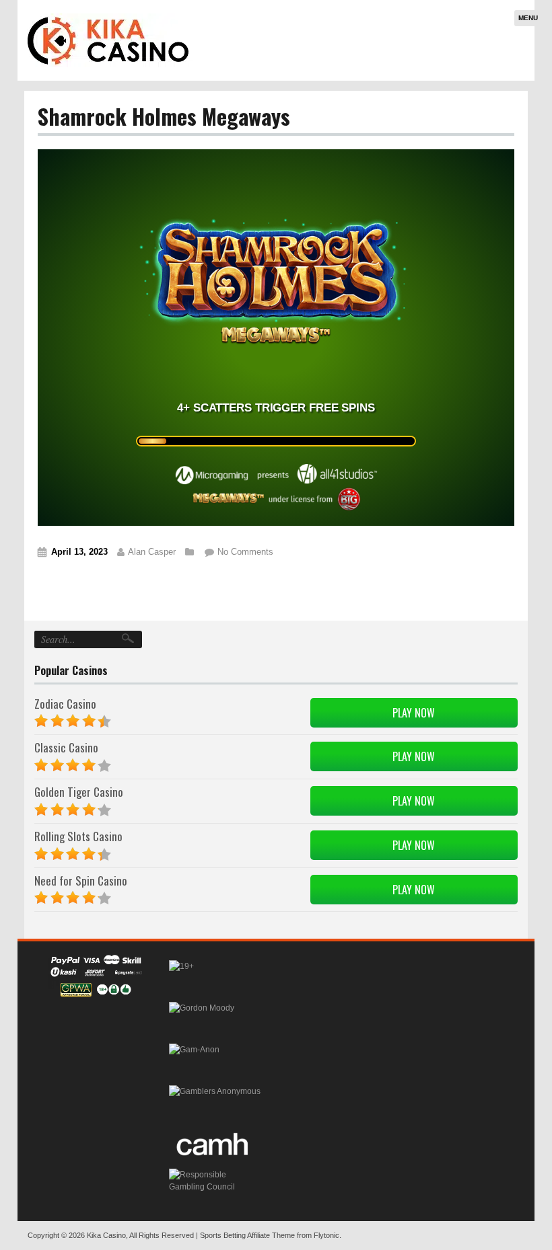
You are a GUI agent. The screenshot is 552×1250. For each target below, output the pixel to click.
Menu (528, 18)
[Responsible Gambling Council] (216, 1185)
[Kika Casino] (108, 40)
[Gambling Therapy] (201, 1019)
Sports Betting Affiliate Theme (247, 1235)
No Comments (245, 552)
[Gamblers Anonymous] (215, 1102)
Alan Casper (152, 552)
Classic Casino (66, 747)
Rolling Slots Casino (78, 836)
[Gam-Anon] (194, 1060)
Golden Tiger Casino (78, 791)
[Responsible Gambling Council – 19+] (181, 977)
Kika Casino (106, 1235)
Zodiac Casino (65, 703)
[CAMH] (213, 1144)
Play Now (413, 713)
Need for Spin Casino (80, 880)
